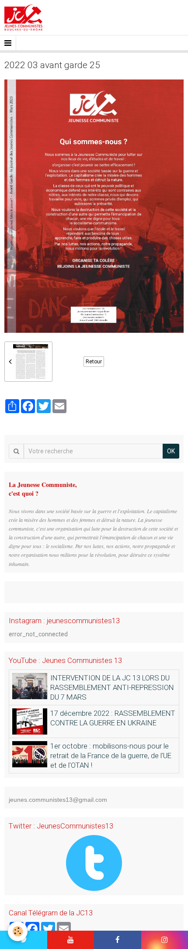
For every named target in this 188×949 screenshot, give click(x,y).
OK (171, 451)
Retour (94, 362)
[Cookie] (18, 931)
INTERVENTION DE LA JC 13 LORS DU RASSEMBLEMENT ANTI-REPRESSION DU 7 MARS (112, 687)
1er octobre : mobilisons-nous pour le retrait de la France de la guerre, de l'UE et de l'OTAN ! (110, 756)
